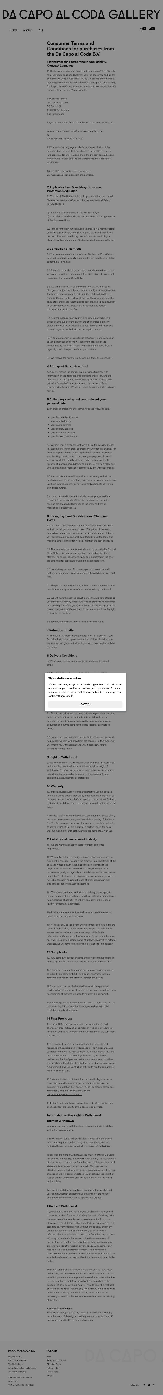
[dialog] (81, 697)
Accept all (85, 704)
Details (69, 695)
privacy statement (100, 688)
